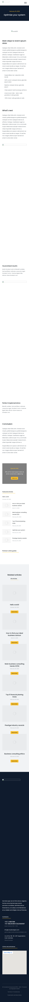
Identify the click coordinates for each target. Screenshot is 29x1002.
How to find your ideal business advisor (14, 634)
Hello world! (14, 605)
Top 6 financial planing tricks (14, 695)
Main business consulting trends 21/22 (14, 665)
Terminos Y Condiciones (14, 992)
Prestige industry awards (14, 725)
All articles (14, 579)
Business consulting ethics (14, 754)
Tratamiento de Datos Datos (14, 995)
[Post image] (14, 593)
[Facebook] (11, 998)
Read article (14, 612)
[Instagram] (14, 998)
